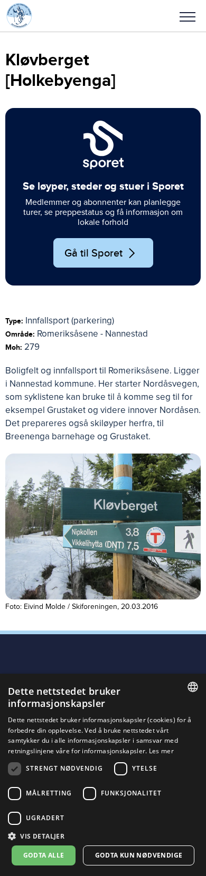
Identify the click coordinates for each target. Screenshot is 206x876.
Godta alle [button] (43, 855)
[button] (187, 16)
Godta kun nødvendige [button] (139, 855)
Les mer (161, 750)
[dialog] (103, 775)
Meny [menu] (187, 16)
